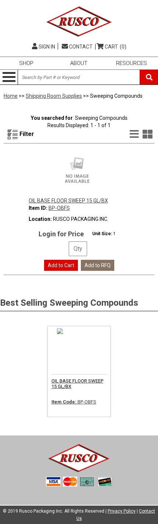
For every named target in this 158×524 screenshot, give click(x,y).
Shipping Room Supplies (54, 96)
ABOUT (78, 63)
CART (115, 47)
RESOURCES (131, 63)
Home (11, 96)
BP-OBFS (59, 208)
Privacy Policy (122, 511)
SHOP (26, 63)
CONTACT (80, 47)
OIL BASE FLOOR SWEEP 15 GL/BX (68, 201)
